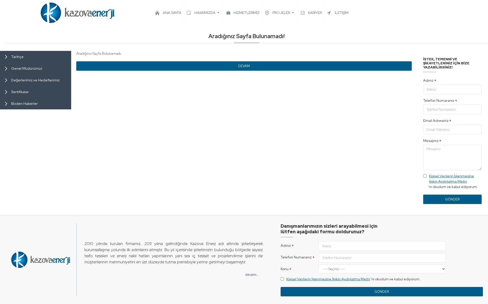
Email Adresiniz (435, 120)
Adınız (428, 80)
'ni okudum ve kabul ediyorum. (453, 181)
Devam (244, 66)
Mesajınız (430, 140)
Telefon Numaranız (438, 100)
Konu (284, 269)
